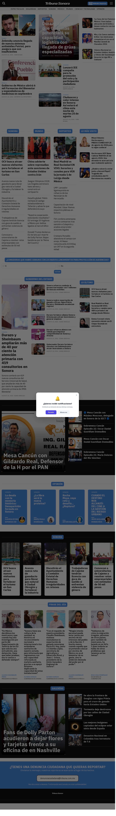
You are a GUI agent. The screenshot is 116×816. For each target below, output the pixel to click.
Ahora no (63, 412)
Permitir (51, 412)
